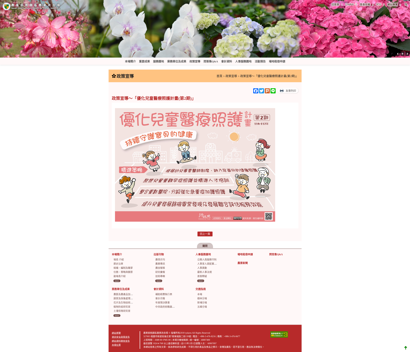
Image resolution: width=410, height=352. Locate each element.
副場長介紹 (120, 276)
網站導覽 (392, 4)
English (349, 4)
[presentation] (398, 54)
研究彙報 (160, 272)
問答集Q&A (211, 61)
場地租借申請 (277, 61)
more (117, 281)
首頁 (219, 76)
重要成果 (144, 61)
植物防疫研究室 (122, 306)
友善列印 (291, 90)
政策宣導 (194, 61)
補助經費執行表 (163, 294)
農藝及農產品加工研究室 (127, 294)
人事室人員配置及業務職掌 (211, 263)
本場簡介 (130, 61)
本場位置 (116, 345)
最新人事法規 (204, 272)
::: (328, 3)
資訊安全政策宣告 (121, 337)
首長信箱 (365, 4)
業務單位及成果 (176, 61)
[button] (406, 7)
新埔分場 (202, 302)
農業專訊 (160, 263)
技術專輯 (160, 276)
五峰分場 (202, 306)
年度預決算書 (162, 302)
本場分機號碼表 (180, 340)
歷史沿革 (118, 263)
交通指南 (201, 289)
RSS (378, 4)
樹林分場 (202, 298)
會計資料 (226, 61)
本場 (199, 294)
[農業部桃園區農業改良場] (31, 7)
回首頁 (335, 4)
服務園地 (158, 61)
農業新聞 (243, 263)
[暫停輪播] (402, 54)
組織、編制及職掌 (123, 268)
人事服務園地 (243, 61)
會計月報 (160, 298)
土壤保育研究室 (122, 311)
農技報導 (160, 268)
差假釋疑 (202, 276)
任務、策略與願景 (123, 272)
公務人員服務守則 (207, 259)
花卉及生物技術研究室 (126, 302)
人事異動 (202, 268)
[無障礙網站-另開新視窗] (279, 334)
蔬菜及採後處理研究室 (126, 298)
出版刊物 (159, 254)
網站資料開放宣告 (121, 341)
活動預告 (260, 61)
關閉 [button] (205, 246)
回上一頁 (205, 234)
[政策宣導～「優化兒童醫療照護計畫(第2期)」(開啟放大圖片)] (195, 165)
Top (405, 347)
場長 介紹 (119, 259)
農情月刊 (160, 259)
